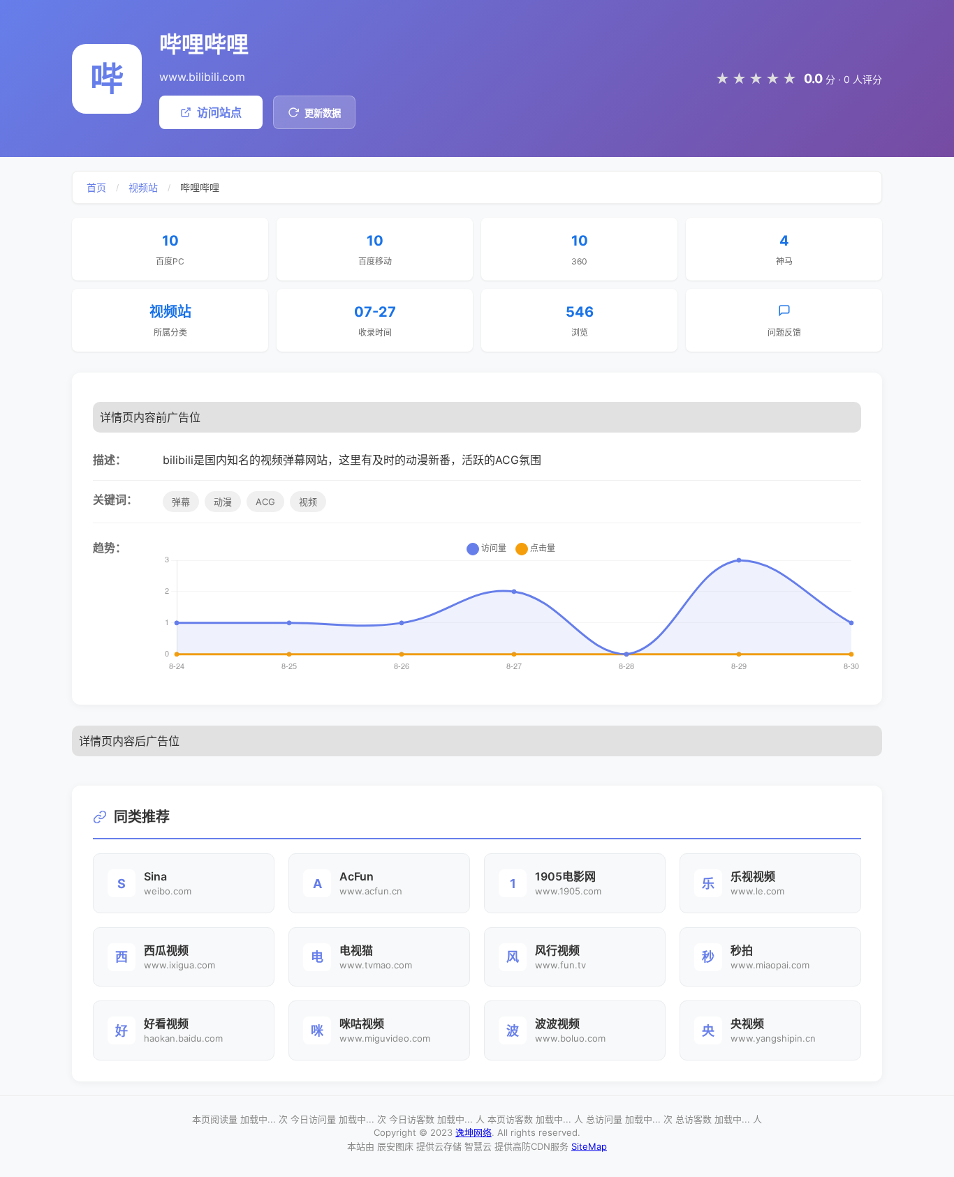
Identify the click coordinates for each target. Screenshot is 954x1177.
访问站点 (219, 112)
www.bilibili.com (202, 77)
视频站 (143, 187)
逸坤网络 (473, 1132)
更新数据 (322, 113)
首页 (96, 187)
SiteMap (589, 1146)
